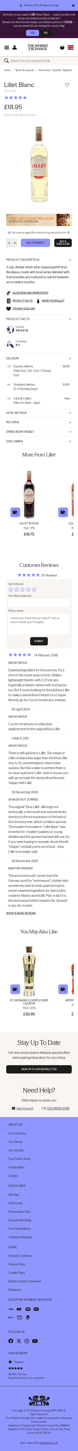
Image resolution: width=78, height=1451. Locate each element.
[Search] (7, 61)
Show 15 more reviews (21, 913)
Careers (13, 1176)
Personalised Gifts (19, 1212)
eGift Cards (15, 1203)
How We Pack (16, 413)
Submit (39, 641)
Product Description (22, 260)
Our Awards (15, 1150)
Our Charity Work (19, 1159)
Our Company (17, 1133)
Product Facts (18, 319)
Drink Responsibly (20, 432)
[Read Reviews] (26, 98)
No (46, 32)
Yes (32, 32)
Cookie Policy (16, 1273)
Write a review (16, 610)
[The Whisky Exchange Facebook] (10, 1340)
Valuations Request (20, 1237)
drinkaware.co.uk (49, 1442)
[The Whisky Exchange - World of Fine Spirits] (37, 47)
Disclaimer (14, 441)
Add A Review (16, 584)
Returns (12, 422)
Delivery (12, 358)
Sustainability (16, 1167)
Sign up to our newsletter (39, 1069)
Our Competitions (19, 1229)
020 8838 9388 (58, 1108)
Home (7, 70)
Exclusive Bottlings (19, 1220)
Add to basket (15, 512)
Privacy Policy (17, 1264)
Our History (15, 1142)
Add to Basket (35, 242)
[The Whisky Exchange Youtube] (35, 1340)
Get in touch (24, 1108)
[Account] (14, 47)
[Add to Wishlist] (67, 85)
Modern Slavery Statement (24, 1281)
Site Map (13, 1195)
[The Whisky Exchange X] (18, 1340)
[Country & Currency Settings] (71, 47)
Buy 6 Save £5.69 (63, 243)
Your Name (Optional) (19, 595)
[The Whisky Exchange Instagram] (27, 1340)
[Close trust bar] (73, 5)
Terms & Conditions (20, 1256)
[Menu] (6, 47)
